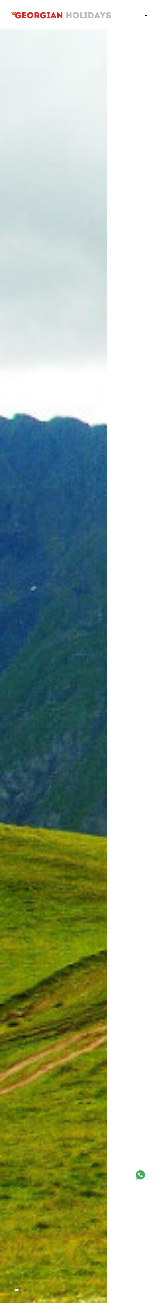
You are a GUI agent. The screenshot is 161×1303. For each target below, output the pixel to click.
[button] (16, 1290)
